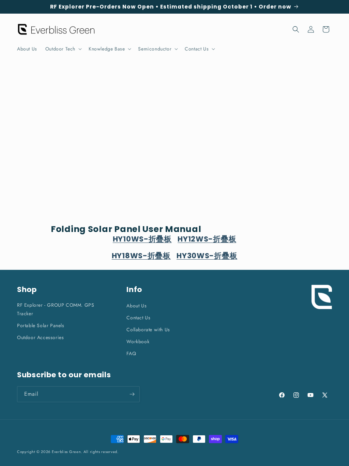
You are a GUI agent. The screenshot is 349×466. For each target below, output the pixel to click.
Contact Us (138, 317)
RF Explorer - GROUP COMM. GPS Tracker (55, 309)
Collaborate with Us (148, 329)
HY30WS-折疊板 (207, 255)
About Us (136, 305)
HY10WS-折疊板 (142, 239)
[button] (63, 49)
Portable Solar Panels (40, 325)
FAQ (131, 353)
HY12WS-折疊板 (207, 239)
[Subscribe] (131, 394)
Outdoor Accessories (40, 337)
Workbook (137, 341)
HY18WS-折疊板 (141, 255)
